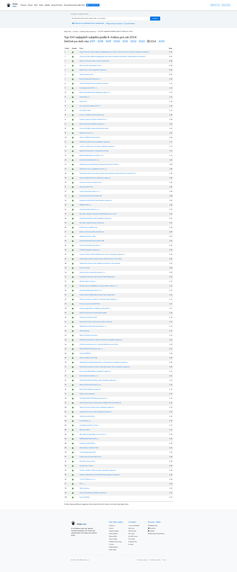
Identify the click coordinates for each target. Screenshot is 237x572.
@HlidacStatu (153, 525)
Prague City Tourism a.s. (86, 133)
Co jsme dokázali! (133, 525)
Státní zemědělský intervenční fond (90, 137)
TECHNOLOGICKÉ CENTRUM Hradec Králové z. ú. (94, 398)
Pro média (131, 539)
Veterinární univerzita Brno (87, 416)
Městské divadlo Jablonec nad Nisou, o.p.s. (92, 155)
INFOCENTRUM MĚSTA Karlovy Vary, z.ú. (91, 349)
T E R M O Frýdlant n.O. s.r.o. (88, 479)
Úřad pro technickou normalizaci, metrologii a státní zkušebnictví (98, 299)
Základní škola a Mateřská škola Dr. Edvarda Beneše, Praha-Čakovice (99, 164)
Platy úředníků (113, 533)
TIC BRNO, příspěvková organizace (90, 250)
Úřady (41, 5)
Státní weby (112, 550)
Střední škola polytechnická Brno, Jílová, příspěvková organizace (98, 380)
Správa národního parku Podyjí (88, 358)
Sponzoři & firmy (57, 5)
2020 (117, 41)
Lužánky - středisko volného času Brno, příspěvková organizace (98, 470)
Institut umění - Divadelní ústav (88, 227)
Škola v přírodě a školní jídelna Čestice (90, 65)
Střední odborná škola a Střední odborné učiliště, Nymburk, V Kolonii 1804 (101, 259)
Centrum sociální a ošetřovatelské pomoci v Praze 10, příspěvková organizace (102, 254)
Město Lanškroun (84, 488)
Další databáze (113, 547)
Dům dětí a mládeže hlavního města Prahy (92, 223)
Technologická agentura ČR (87, 452)
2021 (125, 41)
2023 (142, 41)
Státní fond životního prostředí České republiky (93, 313)
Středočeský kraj (84, 331)
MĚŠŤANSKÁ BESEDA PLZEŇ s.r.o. (89, 439)
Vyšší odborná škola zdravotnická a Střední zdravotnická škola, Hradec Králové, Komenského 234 (107, 173)
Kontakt (130, 544)
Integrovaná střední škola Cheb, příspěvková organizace (96, 200)
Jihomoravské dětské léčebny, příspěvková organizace (95, 371)
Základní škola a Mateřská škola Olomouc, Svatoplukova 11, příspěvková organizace (104, 362)
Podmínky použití (155, 560)
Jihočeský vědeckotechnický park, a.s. (90, 79)
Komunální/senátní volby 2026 (74, 5)
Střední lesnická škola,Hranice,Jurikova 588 (92, 241)
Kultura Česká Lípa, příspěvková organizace (92, 124)
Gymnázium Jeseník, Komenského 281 (91, 196)
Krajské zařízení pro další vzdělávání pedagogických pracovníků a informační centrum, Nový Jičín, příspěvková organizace (114, 52)
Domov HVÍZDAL (84, 497)
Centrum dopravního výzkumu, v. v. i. (90, 191)
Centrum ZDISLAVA (85, 353)
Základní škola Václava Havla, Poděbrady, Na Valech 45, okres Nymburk (100, 263)
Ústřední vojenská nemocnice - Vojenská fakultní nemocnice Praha (99, 344)
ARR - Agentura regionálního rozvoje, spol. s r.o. (93, 434)
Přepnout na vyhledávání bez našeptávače (89, 23)
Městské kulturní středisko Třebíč (89, 448)
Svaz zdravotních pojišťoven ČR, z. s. (90, 106)
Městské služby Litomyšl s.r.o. (88, 281)
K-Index (111, 544)
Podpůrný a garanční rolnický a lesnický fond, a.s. (93, 119)
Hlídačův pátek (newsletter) (156, 533)
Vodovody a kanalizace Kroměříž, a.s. (90, 245)
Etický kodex (132, 531)
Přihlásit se (215, 5)
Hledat (155, 18)
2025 (161, 41)
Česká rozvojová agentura (87, 394)
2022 (133, 41)
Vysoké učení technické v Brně (88, 317)
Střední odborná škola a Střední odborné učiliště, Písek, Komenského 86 (100, 403)
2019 (108, 41)
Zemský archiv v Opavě (86, 466)
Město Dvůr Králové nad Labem (89, 335)
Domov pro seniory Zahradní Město (90, 304)
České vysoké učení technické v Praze (90, 457)
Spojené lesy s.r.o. (85, 97)
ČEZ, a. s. (82, 483)
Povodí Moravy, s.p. (85, 421)
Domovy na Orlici (85, 268)
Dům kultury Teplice (85, 110)
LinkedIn (152, 531)
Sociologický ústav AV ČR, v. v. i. (89, 88)
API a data (131, 533)
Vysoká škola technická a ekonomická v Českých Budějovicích (97, 277)
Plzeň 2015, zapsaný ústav (87, 461)
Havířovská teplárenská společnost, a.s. (91, 290)
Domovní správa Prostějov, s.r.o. (89, 376)
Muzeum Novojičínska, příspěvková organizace (93, 493)
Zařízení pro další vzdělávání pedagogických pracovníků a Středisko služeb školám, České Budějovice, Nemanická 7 (113, 56)
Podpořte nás (94, 5)
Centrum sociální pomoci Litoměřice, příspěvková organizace (97, 146)
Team (164, 560)
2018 (100, 41)
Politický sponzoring (115, 541)
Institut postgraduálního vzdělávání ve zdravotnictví (95, 308)
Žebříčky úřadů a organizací (88, 31)
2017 (92, 41)
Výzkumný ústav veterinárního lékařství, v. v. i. (93, 272)
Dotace (30, 5)
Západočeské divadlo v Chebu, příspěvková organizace (95, 218)
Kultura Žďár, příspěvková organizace (90, 389)
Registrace (226, 5)
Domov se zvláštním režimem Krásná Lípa (92, 115)
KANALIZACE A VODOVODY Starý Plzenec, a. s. (93, 326)
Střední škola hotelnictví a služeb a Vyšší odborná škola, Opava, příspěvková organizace (105, 367)
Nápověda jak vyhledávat (115, 23)
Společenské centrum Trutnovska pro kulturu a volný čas (96, 322)
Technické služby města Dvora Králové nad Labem (94, 83)
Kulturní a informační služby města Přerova (92, 232)
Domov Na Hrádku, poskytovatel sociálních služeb (94, 128)
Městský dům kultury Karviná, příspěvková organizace (95, 142)
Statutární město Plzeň (86, 187)
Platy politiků (113, 536)
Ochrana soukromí (142, 560)
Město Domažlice (85, 430)
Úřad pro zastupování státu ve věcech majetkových (94, 61)
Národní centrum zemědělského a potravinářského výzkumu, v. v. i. (99, 286)
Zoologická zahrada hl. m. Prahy (89, 425)
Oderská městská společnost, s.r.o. (90, 209)
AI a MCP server (133, 536)
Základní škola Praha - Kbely (88, 236)
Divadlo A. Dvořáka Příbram (87, 443)
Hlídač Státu (67, 31)
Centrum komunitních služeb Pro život (91, 182)
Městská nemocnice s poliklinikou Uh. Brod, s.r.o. (93, 169)
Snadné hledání (130, 23)
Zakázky (47, 5)
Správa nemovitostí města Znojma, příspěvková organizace (97, 407)
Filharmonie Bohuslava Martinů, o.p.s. (90, 385)
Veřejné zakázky (114, 531)
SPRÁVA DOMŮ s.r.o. (85, 205)
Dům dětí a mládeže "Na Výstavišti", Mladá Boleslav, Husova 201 (98, 214)
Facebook (152, 528)
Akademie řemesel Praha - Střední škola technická (94, 151)
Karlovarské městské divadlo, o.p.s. (90, 160)
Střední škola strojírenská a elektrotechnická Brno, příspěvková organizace (101, 340)
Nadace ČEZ (83, 101)
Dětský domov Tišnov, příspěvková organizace (93, 70)
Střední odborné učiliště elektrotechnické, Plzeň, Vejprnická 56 (97, 295)
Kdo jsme (131, 528)
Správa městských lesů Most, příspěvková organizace (95, 178)
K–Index (75, 31)
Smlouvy (23, 5)
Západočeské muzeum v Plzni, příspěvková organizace (95, 412)
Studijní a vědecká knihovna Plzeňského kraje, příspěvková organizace (100, 474)
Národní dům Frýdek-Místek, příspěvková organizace (95, 92)
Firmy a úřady (113, 539)
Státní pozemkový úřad (86, 74)
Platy (36, 5)
